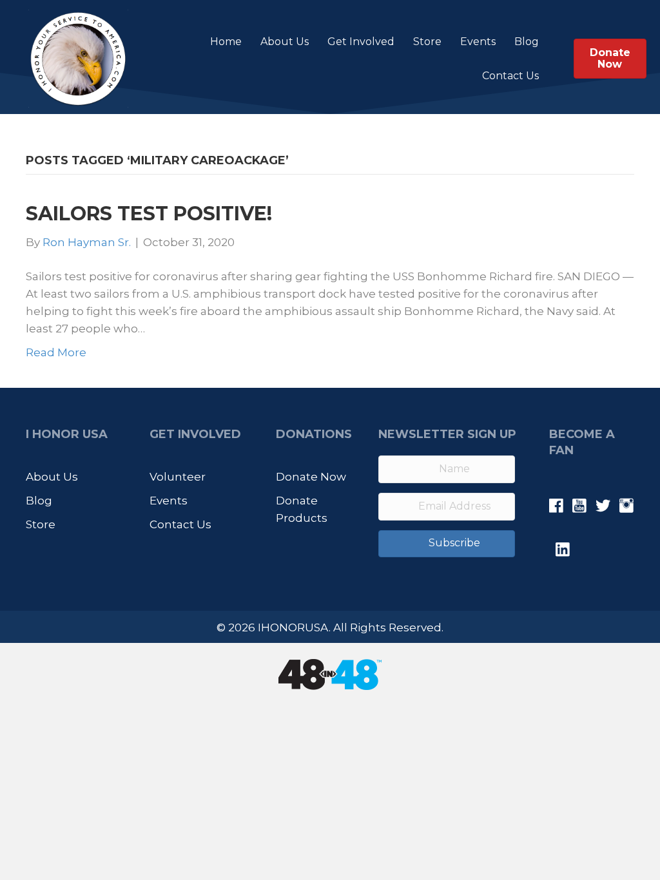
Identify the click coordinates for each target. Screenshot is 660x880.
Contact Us (510, 76)
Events (478, 41)
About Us (284, 41)
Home (226, 41)
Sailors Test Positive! (149, 213)
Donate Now (311, 476)
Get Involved (360, 41)
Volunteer (178, 476)
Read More (56, 352)
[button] (446, 543)
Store (427, 41)
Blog (526, 41)
